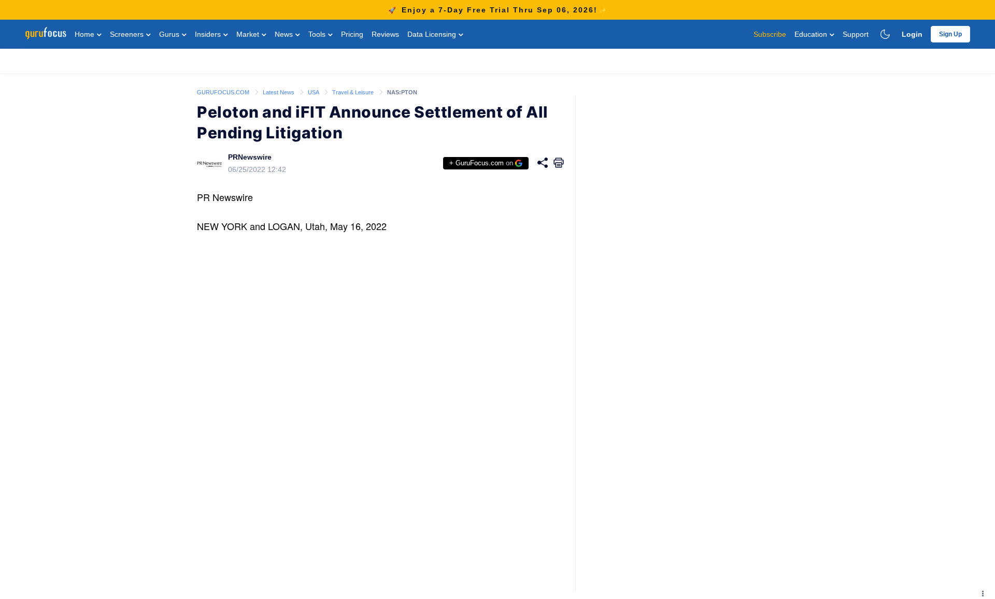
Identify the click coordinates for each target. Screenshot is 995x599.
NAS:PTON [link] (402, 92)
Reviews (385, 34)
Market (248, 34)
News (285, 34)
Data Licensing (432, 34)
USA (314, 92)
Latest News (279, 92)
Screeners (128, 34)
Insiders (209, 34)
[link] (224, 92)
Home (85, 34)
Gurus (170, 34)
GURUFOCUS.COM (224, 92)
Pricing (352, 34)
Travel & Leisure (353, 92)
